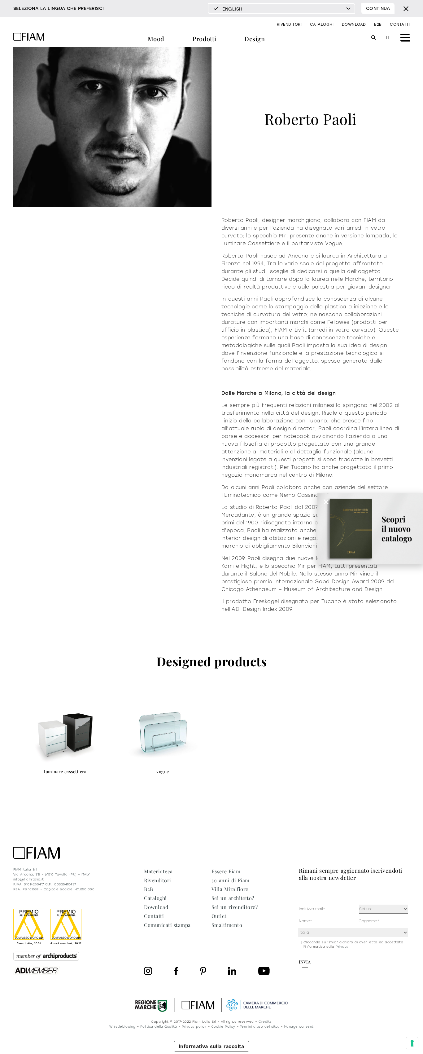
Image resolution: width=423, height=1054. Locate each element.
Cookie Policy (223, 1027)
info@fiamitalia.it (28, 879)
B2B (378, 24)
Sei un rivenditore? (235, 907)
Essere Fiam (226, 871)
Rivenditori (289, 24)
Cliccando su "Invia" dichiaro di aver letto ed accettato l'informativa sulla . (353, 944)
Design (254, 38)
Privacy (342, 947)
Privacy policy (194, 1027)
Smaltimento (227, 925)
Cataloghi (322, 24)
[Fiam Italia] (28, 37)
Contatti (400, 24)
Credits (265, 1022)
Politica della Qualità (158, 1027)
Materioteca (158, 871)
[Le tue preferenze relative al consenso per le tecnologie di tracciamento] (412, 1043)
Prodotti (204, 38)
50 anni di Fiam (231, 880)
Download (354, 24)
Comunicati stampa (167, 925)
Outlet (219, 916)
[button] (326, 501)
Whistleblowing (122, 1027)
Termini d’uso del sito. (259, 1027)
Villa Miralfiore (230, 889)
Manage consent (299, 1027)
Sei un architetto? (233, 898)
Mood (156, 38)
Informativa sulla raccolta (211, 1046)
